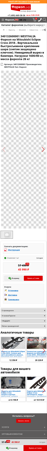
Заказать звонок (23, 421)
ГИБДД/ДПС (6, 321)
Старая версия (33, 2)
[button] (3, 149)
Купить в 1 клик (33, 278)
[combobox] (23, 25)
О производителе (8, 310)
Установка (13, 290)
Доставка (12, 295)
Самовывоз (13, 299)
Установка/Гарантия (8, 316)
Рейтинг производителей (10, 326)
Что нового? (22, 2)
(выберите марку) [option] (22, 25)
